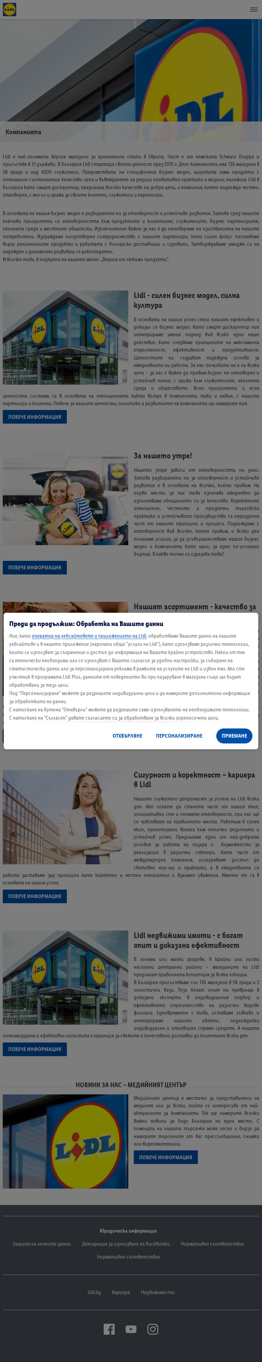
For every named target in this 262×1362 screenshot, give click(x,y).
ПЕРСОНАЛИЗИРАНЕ (179, 736)
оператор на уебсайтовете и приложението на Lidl (89, 636)
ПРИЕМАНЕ (234, 736)
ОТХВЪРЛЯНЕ (127, 736)
